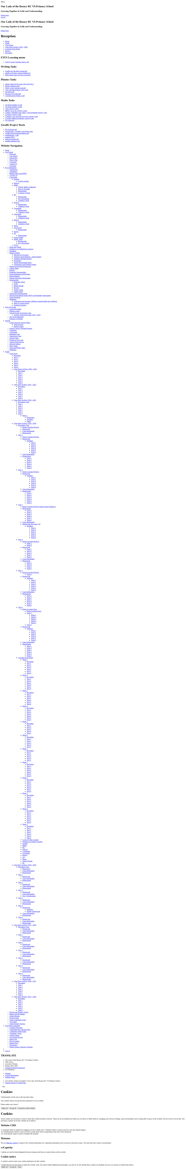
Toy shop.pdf (9, 120)
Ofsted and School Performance (20, 266)
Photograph (26, 561)
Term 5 (33, 450)
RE (15, 195)
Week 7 (25, 749)
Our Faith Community (12, 1026)
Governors (13, 162)
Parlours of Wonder (16, 319)
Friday (29, 421)
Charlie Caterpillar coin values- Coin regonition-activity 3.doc (26, 113)
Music (16, 226)
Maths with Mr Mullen (17, 1014)
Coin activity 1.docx (12, 109)
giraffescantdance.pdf (12, 141)
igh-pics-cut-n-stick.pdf (13, 94)
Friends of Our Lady (16, 340)
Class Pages (9, 45)
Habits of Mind (14, 253)
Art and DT (18, 228)
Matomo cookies (12, 1143)
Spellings (30, 441)
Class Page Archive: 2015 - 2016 (25, 997)
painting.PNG (10, 137)
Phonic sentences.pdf (12, 86)
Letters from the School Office (19, 323)
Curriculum (13, 177)
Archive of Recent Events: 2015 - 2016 (27, 315)
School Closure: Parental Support (20, 328)
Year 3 (16, 361)
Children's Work (23, 201)
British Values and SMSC (18, 173)
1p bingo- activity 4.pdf (13, 114)
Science (16, 202)
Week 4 (7, 51)
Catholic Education (15, 1028)
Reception (8, 53)
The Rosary (13, 1045)
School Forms (18, 324)
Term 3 (33, 447)
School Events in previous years (20, 313)
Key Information (10, 168)
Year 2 (16, 359)
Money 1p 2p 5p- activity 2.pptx (16, 111)
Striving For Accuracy (21, 255)
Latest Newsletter (15, 309)
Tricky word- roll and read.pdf (15, 88)
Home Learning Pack (34, 611)
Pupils (7, 43)
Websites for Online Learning (32, 842)
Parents (7, 321)
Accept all (13, 1108)
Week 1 (25, 416)
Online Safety (14, 268)
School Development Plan (18, 294)
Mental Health (18, 286)
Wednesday (31, 417)
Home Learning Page (29, 609)
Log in (3, 17)
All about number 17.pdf (13, 105)
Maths (16, 185)
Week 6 (25, 735)
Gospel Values (14, 1035)
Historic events (14, 311)
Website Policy (10, 1077)
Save (19, 1167)
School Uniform (14, 344)
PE (15, 233)
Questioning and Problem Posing (25, 264)
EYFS (16, 245)
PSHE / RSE (18, 239)
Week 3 (33, 619)
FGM (16, 284)
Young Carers (18, 290)
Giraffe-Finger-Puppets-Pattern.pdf (17, 133)
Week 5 (33, 623)
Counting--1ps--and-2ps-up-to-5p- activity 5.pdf (21, 116)
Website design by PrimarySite (15, 1083)
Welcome (12, 154)
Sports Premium (14, 297)
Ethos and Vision (15, 247)
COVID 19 (13, 175)
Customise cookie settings (26, 1108)
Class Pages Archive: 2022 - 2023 (25, 369)
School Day (13, 158)
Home (7, 41)
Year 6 (16, 367)
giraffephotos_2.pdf (12, 135)
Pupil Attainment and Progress (19, 274)
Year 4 (16, 363)
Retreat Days (13, 1043)
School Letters (19, 326)
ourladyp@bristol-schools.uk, (15, 1068)
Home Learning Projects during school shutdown (39, 507)
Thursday (30, 419)
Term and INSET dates (17, 348)
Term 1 (33, 443)
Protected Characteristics (17, 272)
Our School (9, 152)
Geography (17, 214)
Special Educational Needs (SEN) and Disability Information (30, 295)
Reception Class (23, 402)
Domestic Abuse (19, 282)
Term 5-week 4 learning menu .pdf (17, 62)
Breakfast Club (14, 334)
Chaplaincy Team (15, 1033)
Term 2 (33, 445)
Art (23, 857)
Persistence (17, 261)
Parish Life (13, 1039)
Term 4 (33, 448)
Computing (17, 208)
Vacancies (12, 166)
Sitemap (8, 1073)
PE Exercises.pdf (11, 129)
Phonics (16, 183)
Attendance (13, 171)
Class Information (28, 431)
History (16, 220)
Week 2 (29, 545)
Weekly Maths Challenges (27, 187)
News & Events (10, 307)
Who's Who (13, 160)
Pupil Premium (14, 276)
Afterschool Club (15, 336)
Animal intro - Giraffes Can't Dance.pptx (19, 131)
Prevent (16, 288)
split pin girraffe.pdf (12, 139)
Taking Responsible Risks (22, 263)
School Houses (14, 1016)
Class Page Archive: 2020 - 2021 (25, 400)
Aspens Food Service (16, 342)
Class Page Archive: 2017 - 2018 (25, 925)
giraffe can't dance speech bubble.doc (18, 73)
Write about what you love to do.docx (18, 75)
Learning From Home (12, 49)
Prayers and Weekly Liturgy (19, 1012)
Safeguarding (14, 280)
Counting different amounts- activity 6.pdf (19, 118)
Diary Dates (13, 346)
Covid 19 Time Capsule (30, 840)
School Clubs (14, 338)
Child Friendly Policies (17, 1024)
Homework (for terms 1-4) (31, 524)
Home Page (5, 15)
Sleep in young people (21, 303)
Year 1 (16, 357)
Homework (26, 429)
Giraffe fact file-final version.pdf (16, 71)
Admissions (13, 170)
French (16, 232)
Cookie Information (12, 1075)
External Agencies (20, 305)
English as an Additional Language (21, 249)
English (16, 179)
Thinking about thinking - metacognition (27, 257)
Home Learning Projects (30, 427)
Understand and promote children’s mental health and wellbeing (35, 301)
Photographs (22, 191)
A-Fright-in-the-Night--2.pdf (15, 96)
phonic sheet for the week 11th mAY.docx (19, 84)
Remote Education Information (19, 278)
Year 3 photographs (29, 896)
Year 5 (16, 365)
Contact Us (13, 164)
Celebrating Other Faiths (17, 1031)
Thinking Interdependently (23, 259)
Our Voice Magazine (16, 317)
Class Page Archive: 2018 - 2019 (25, 865)
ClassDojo (13, 330)
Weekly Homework (33, 911)
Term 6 (33, 452)
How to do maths (24, 189)
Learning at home (24, 193)
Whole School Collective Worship (21, 1047)
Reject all (5, 1108)
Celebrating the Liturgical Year (19, 1030)
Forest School (18, 237)
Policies (12, 270)
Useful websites (23, 181)
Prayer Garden (14, 1041)
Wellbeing (12, 299)
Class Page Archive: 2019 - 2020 (16, 47)
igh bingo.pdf (9, 92)
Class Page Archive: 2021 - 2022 (25, 385)
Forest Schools (27, 861)
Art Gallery (13, 1022)
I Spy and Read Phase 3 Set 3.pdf (16, 90)
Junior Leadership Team (17, 1020)
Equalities (12, 251)
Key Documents (23, 199)
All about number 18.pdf (13, 107)
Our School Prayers (16, 1037)
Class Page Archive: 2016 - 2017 (25, 981)
